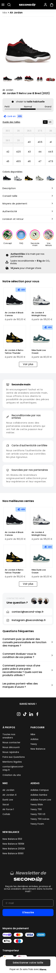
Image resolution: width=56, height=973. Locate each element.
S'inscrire (28, 912)
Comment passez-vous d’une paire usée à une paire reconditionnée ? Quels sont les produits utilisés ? (22, 670)
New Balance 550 (12, 839)
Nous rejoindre (10, 752)
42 (7, 151)
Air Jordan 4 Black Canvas (14, 314)
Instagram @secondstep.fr (29, 620)
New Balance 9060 (12, 853)
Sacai (5, 804)
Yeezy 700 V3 (37, 814)
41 (51, 142)
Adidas (34, 739)
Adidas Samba (38, 794)
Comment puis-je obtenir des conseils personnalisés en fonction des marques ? (24, 642)
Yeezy (33, 744)
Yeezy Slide (36, 804)
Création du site (11, 775)
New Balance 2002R (13, 848)
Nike (32, 734)
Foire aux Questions (13, 757)
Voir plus (28, 364)
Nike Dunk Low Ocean (39, 351)
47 (39, 161)
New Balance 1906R (13, 843)
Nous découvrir (11, 747)
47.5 (50, 161)
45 (7, 161)
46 (29, 161)
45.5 (18, 161)
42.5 (18, 151)
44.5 (50, 151)
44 (40, 151)
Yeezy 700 (36, 809)
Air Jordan (7, 90)
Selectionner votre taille (28, 962)
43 (29, 151)
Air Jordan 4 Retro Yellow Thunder (14, 351)
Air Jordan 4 (9, 794)
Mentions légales (12, 761)
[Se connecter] (45, 4)
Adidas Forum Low (40, 799)
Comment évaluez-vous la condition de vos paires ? (19, 655)
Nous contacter (11, 742)
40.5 (40, 142)
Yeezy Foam (37, 823)
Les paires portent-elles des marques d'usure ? (20, 685)
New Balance (37, 748)
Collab (6, 814)
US (50, 122)
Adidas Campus (39, 790)
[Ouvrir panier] (52, 4)
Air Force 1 (8, 809)
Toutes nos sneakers (8, 736)
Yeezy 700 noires (39, 819)
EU (45, 122)
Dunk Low (7, 799)
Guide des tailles (11, 122)
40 (29, 142)
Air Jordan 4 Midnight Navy (39, 314)
